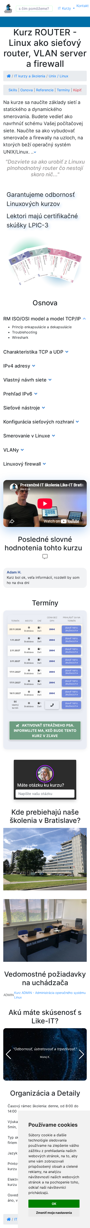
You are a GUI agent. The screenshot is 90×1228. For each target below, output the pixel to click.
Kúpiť (77, 90)
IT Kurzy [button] (65, 8)
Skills (13, 90)
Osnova (27, 90)
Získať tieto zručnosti (71, 629)
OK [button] (54, 1204)
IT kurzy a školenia (29, 76)
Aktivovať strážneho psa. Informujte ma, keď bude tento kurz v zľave (45, 730)
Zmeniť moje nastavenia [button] (54, 1212)
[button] (8, 1054)
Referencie (45, 90)
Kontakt (82, 5)
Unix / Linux (58, 76)
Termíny (64, 90)
